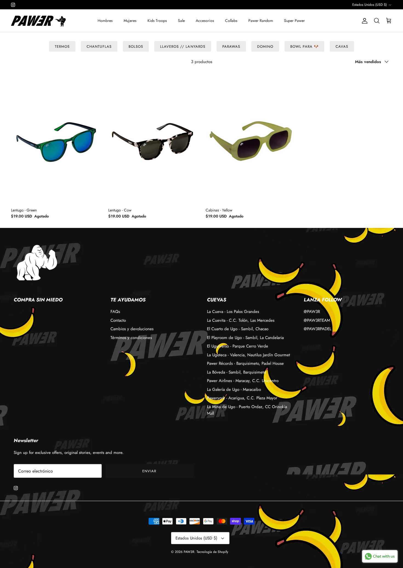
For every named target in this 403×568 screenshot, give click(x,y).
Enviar (149, 471)
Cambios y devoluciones (132, 329)
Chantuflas (99, 46)
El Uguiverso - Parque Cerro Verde (237, 346)
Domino (265, 46)
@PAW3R (312, 312)
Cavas (342, 46)
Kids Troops (157, 20)
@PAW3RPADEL (317, 329)
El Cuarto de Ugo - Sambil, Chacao (237, 329)
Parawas (231, 46)
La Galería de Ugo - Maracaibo (234, 389)
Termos (62, 46)
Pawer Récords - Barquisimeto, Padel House (245, 363)
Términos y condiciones (131, 338)
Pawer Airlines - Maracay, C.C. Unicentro (243, 381)
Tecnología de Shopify (212, 551)
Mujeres (130, 20)
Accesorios (205, 20)
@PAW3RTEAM (317, 320)
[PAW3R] (32, 21)
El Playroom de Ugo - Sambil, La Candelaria (245, 338)
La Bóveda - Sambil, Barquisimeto (236, 372)
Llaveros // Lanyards (182, 46)
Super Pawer (294, 20)
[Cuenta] (363, 21)
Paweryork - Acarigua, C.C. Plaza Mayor (242, 398)
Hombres (105, 20)
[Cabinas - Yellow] (250, 137)
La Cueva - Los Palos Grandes (233, 312)
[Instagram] (13, 5)
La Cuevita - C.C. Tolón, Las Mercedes (240, 320)
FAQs (115, 312)
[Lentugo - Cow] (152, 137)
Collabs (231, 20)
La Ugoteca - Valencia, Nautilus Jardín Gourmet (248, 355)
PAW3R (189, 551)
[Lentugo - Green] (55, 137)
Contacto (118, 320)
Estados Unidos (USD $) (369, 4)
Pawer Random (260, 20)
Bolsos (136, 46)
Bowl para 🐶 (304, 46)
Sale (181, 20)
